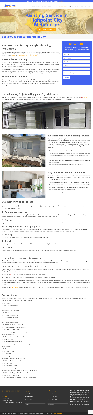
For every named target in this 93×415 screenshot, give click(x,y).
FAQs (70, 6)
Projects (75, 6)
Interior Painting (52, 6)
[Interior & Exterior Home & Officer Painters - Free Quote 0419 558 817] (10, 6)
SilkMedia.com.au (58, 413)
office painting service (31, 55)
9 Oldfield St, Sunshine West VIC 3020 (12, 402)
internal (13, 55)
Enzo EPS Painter (19, 42)
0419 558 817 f (15, 287)
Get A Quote (87, 6)
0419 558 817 (63, 1)
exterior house (21, 55)
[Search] (90, 1)
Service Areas (63, 6)
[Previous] (5, 115)
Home (33, 6)
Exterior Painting (41, 6)
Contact (81, 6)
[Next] (88, 115)
